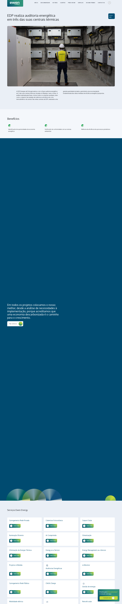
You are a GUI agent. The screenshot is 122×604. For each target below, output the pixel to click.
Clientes (62, 2)
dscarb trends (90, 2)
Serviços (80, 2)
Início (36, 2)
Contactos (101, 2)
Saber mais (16, 525)
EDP (110, 17)
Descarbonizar (45, 2)
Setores (55, 2)
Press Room (71, 2)
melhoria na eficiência (42, 97)
